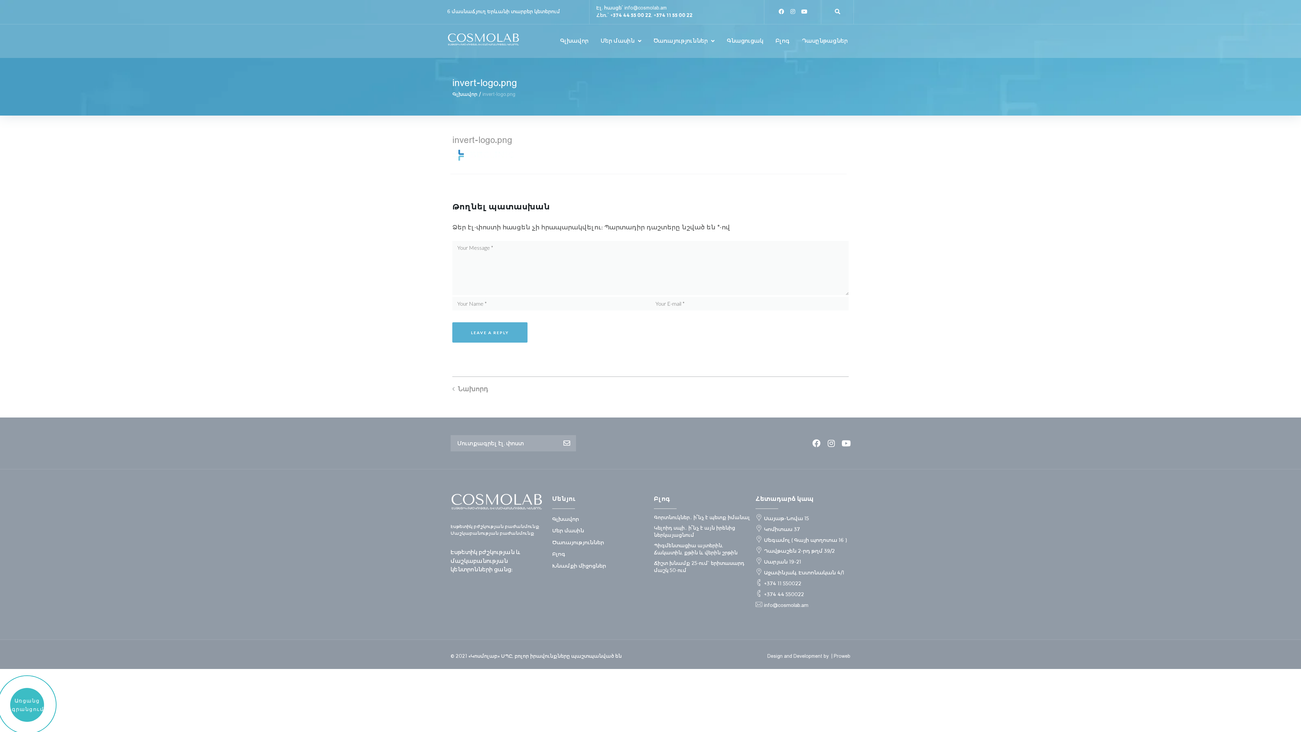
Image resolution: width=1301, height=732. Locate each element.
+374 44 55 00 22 (630, 15)
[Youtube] (804, 11)
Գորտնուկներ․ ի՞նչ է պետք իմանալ (702, 517)
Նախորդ (473, 388)
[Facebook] (781, 11)
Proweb (842, 656)
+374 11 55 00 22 (673, 15)
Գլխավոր (464, 94)
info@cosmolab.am (645, 8)
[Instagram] (793, 11)
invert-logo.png (482, 140)
